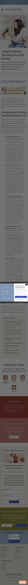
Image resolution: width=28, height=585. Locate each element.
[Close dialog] (26, 284)
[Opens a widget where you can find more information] (23, 582)
